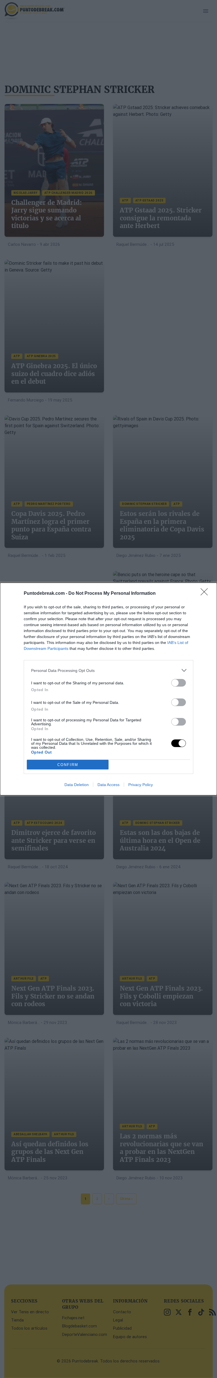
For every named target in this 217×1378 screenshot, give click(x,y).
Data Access (108, 784)
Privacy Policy (140, 784)
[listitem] (108, 670)
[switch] (178, 683)
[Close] (206, 593)
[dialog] (108, 689)
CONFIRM (67, 765)
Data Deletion (76, 784)
